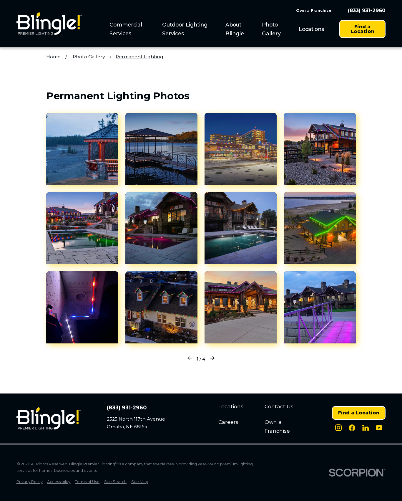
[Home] (49, 23)
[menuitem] (132, 29)
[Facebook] (352, 427)
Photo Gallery (271, 29)
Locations (311, 29)
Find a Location (362, 29)
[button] (82, 149)
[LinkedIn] (365, 427)
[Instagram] (338, 427)
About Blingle (234, 29)
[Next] (212, 359)
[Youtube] (379, 427)
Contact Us (279, 406)
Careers (228, 422)
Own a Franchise (313, 10)
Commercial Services (125, 29)
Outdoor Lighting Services (184, 29)
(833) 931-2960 (367, 10)
